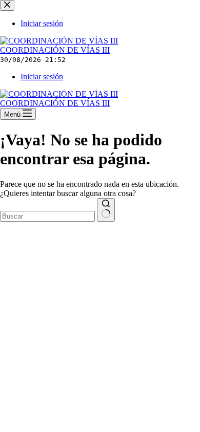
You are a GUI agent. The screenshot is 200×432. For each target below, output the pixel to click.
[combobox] (47, 216)
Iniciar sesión (42, 76)
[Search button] (106, 210)
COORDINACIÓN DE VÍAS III (55, 50)
